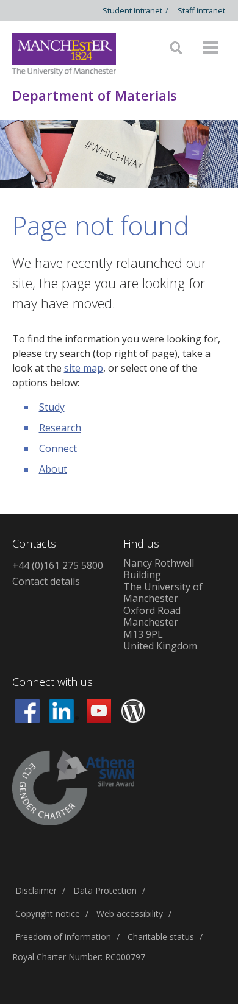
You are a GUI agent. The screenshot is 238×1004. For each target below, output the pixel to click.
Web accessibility (129, 913)
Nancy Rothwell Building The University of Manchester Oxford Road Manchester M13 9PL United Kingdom (163, 604)
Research (60, 427)
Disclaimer (36, 890)
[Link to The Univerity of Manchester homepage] (64, 54)
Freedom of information (63, 936)
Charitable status (161, 936)
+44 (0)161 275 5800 (57, 565)
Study (52, 407)
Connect (58, 448)
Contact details (46, 581)
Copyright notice (47, 913)
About (53, 469)
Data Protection (105, 890)
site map (83, 368)
